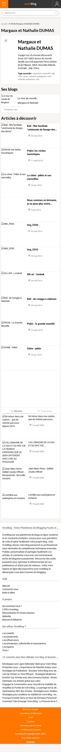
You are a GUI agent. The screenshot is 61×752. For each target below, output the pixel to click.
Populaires (46, 411)
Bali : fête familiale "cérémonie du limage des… (42, 128)
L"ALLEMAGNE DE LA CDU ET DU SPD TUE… (41, 444)
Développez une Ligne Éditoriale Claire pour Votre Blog (29, 664)
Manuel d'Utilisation (12, 619)
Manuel (6, 586)
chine (25, 76)
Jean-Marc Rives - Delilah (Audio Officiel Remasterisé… (40, 470)
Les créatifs (8, 633)
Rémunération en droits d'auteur (18, 613)
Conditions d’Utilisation (30, 713)
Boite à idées (8, 592)
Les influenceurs (10, 640)
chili (20, 76)
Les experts (8, 647)
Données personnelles (31, 725)
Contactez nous (10, 589)
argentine (37, 73)
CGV (31, 717)
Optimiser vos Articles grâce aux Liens (21, 681)
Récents (18, 411)
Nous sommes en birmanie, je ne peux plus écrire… (42, 202)
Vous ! (5, 650)
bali (53, 73)
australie (47, 73)
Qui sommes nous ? (12, 606)
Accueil (4, 24)
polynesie (30, 79)
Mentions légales (30, 709)
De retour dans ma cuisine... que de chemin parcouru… (42, 418)
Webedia (6, 616)
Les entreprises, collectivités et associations (24, 643)
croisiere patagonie (37, 76)
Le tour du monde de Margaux (34, 98)
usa (37, 79)
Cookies (31, 721)
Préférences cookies (31, 730)
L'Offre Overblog (10, 609)
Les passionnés (10, 636)
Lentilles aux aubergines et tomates (41, 496)
